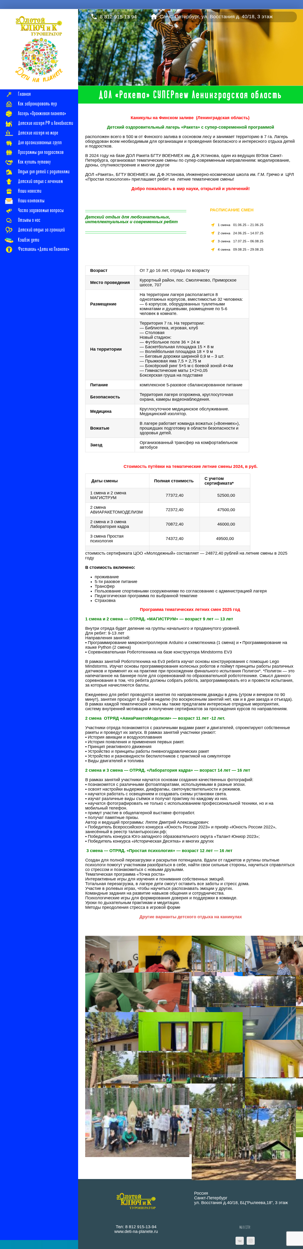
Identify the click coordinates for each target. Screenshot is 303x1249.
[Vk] (240, 1241)
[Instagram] (251, 1241)
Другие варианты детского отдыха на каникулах (190, 916)
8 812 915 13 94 (118, 15)
